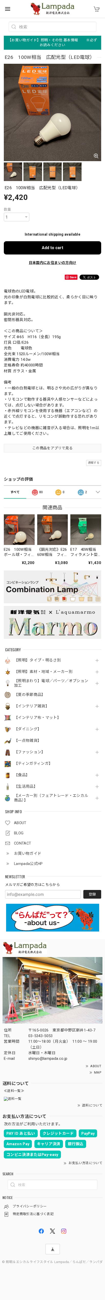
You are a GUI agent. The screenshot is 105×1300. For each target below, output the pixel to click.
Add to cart (52, 247)
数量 (7, 209)
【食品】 (22, 775)
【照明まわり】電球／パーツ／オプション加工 (51, 683)
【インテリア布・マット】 (37, 718)
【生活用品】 (25, 786)
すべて (15, 492)
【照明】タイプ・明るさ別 (37, 660)
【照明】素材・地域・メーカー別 (43, 672)
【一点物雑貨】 (27, 740)
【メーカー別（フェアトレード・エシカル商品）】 (51, 798)
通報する (93, 462)
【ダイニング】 (27, 729)
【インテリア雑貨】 (31, 706)
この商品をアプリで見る (52, 448)
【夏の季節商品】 (29, 695)
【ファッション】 (29, 752)
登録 (92, 894)
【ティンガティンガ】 (33, 763)
